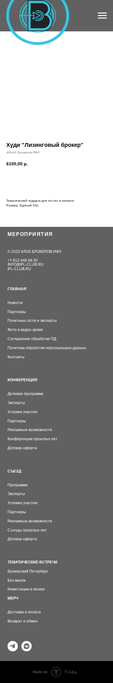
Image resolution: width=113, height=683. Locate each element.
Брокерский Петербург (28, 571)
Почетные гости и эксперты (32, 321)
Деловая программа (25, 394)
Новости (15, 303)
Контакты (16, 357)
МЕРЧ (13, 598)
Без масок (16, 581)
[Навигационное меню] (102, 16)
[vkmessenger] (26, 649)
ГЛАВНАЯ (17, 289)
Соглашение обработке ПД (32, 339)
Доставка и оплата (24, 612)
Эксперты (16, 403)
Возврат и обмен (23, 621)
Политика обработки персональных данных (47, 348)
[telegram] (13, 649)
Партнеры (17, 312)
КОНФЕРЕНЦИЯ (22, 380)
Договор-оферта (22, 448)
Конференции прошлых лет (32, 439)
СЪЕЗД (14, 471)
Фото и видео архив (25, 330)
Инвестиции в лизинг (26, 589)
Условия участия (22, 412)
